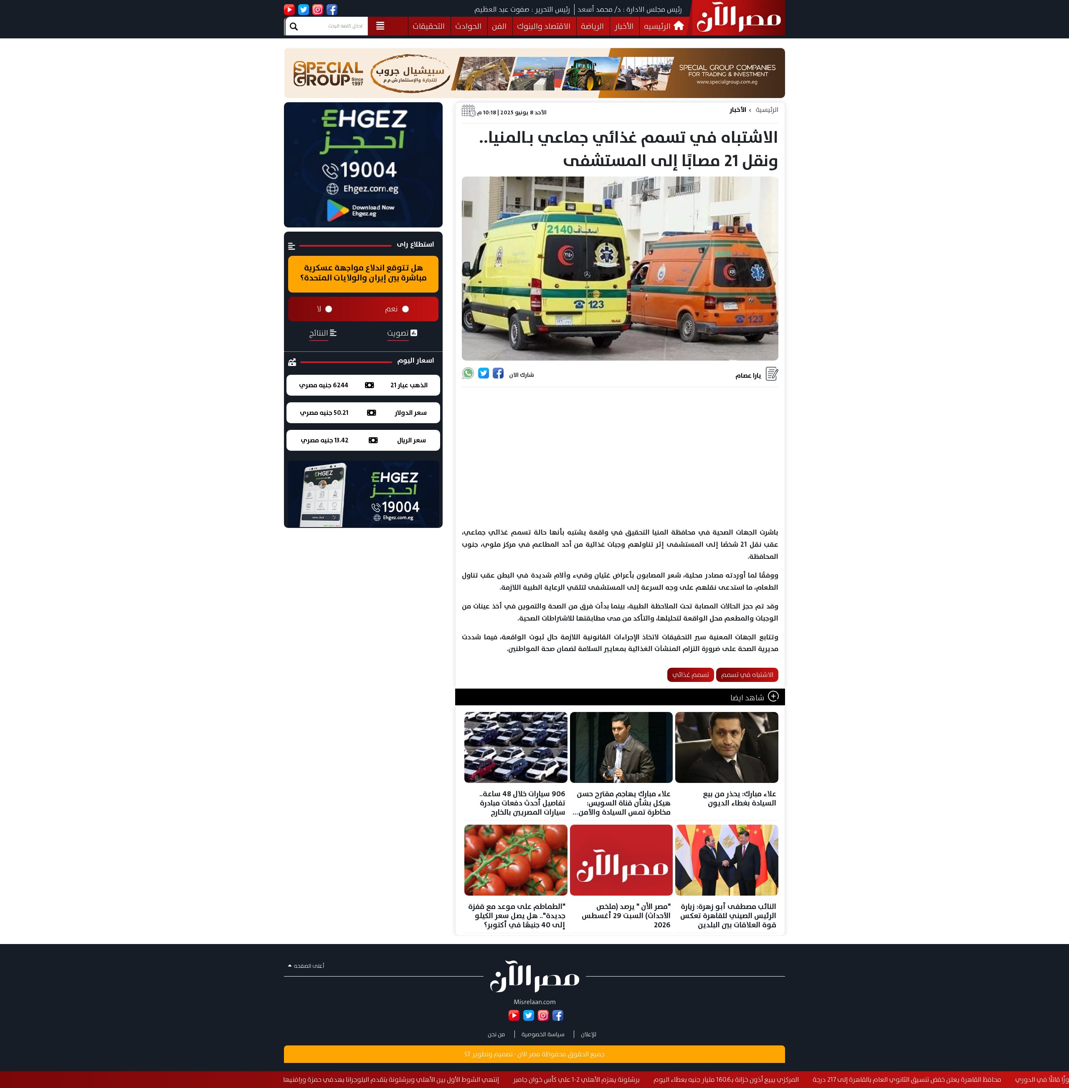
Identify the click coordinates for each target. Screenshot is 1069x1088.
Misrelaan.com (535, 1001)
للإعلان (588, 1034)
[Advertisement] (620, 457)
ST (467, 1054)
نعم (391, 309)
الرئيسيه (658, 26)
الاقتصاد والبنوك (543, 26)
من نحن (496, 1034)
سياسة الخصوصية (543, 1034)
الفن (499, 26)
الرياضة (592, 26)
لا (319, 309)
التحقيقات (429, 26)
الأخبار (623, 26)
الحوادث (468, 26)
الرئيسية (767, 109)
